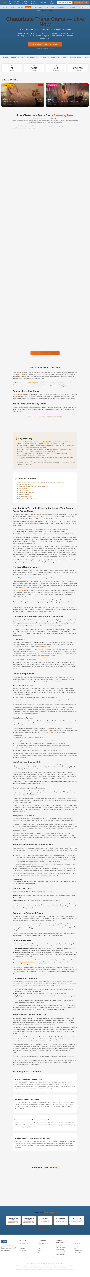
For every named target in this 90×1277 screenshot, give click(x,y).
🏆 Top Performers (34, 2)
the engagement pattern (42, 655)
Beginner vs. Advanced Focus (27, 492)
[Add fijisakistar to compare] (63, 160)
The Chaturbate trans (19, 394)
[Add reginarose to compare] (41, 195)
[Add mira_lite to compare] (63, 339)
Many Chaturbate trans (19, 590)
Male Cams (22, 1248)
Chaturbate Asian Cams (76, 57)
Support (40, 1250)
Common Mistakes (23, 494)
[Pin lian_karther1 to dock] (64, 209)
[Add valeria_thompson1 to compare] (86, 305)
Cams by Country (60, 1249)
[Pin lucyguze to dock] (64, 245)
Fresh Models (38, 7)
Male (12, 7)
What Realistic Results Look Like (27, 499)
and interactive (33, 382)
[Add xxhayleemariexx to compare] (63, 305)
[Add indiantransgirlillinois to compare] (86, 233)
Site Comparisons (60, 1245)
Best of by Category (61, 1247)
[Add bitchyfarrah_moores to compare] (41, 342)
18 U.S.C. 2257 (77, 1252)
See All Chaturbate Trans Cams (45, 353)
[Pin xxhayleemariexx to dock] (64, 281)
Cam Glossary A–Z (60, 1252)
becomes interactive (44, 646)
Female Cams (23, 1246)
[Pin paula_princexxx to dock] (87, 245)
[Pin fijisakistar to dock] (64, 136)
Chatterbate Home (24, 1243)
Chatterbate (16, 372)
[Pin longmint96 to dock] (87, 136)
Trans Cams (22, 1252)
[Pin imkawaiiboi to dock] (42, 209)
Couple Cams (23, 1250)
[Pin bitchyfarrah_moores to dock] (42, 318)
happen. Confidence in (26, 962)
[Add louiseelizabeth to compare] (19, 196)
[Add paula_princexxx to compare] (86, 269)
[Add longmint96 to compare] (86, 160)
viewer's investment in (49, 732)
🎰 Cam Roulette (16, 2)
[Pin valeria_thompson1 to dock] (87, 281)
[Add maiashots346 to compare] (41, 269)
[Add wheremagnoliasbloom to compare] (19, 233)
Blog (39, 1252)
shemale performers (21, 374)
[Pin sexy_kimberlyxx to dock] (20, 281)
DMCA (75, 1248)
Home (38, 10)
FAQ (39, 1248)
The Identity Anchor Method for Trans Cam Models (32, 486)
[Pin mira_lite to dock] (64, 318)
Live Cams (9, 2)
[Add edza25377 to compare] (41, 305)
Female (5, 7)
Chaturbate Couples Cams (17, 57)
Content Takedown (78, 1250)
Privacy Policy (77, 1246)
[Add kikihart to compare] (19, 339)
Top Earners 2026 (60, 1254)
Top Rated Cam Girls (32, 57)
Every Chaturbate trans (19, 407)
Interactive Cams (24, 1255)
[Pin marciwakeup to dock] (87, 318)
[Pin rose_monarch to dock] (20, 245)
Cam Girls (5, 57)
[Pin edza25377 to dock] (42, 281)
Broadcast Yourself (65, 2)
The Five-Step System (24, 488)
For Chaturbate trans (47, 623)
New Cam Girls (55, 57)
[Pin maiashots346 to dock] (42, 245)
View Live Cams (82, 2)
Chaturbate (45, 441)
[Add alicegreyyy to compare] (19, 159)
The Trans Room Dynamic (25, 484)
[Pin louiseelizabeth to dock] (20, 172)
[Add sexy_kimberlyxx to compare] (19, 305)
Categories (43, 2)
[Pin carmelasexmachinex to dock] (87, 172)
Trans (28, 7)
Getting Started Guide (43, 1243)
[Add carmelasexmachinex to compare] (86, 196)
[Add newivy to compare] (41, 160)
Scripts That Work (23, 490)
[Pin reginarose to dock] (42, 172)
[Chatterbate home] (4, 2)
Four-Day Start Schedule (25, 496)
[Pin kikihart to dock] (20, 318)
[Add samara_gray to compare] (63, 196)
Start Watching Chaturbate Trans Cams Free (45, 417)
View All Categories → (45, 1228)
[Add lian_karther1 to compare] (63, 233)
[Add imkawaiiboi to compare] (41, 231)
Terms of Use (77, 1243)
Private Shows (45, 57)
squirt (83, 7)
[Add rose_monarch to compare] (19, 269)
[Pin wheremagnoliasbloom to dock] (20, 209)
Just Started (50, 7)
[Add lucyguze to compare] (63, 269)
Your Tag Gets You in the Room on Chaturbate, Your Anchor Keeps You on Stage (41, 482)
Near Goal (72, 7)
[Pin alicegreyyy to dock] (20, 136)
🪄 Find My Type (24, 2)
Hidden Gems (61, 7)
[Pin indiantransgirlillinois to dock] (87, 209)
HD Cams (64, 57)
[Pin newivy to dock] (42, 136)
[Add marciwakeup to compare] (86, 342)
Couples (20, 7)
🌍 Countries (51, 2)
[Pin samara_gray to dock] (64, 172)
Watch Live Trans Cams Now (45, 44)
